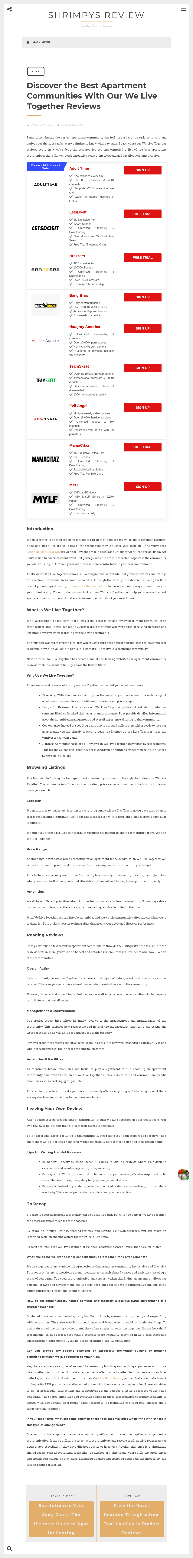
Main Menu (41, 42)
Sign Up (143, 170)
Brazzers (77, 256)
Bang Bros (78, 295)
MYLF (74, 485)
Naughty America (84, 327)
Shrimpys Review (96, 15)
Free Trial (143, 214)
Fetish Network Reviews (43, 552)
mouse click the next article (88, 586)
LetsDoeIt (78, 212)
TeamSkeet (79, 366)
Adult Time (79, 168)
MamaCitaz (79, 445)
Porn (36, 71)
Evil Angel (78, 406)
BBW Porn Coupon (110, 1378)
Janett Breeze (72, 124)
